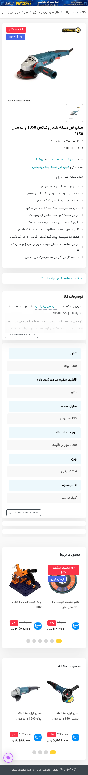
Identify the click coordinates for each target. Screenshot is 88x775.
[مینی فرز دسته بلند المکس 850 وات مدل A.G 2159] (62, 691)
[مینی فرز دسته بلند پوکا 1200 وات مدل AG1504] (25, 691)
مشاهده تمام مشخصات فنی (23, 512)
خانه (83, 12)
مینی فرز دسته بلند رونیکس (50, 167)
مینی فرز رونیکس (46, 306)
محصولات (70, 12)
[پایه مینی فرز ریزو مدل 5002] (25, 580)
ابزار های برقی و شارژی (46, 12)
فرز (26, 12)
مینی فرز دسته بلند (63, 159)
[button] (59, 641)
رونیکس (37, 159)
